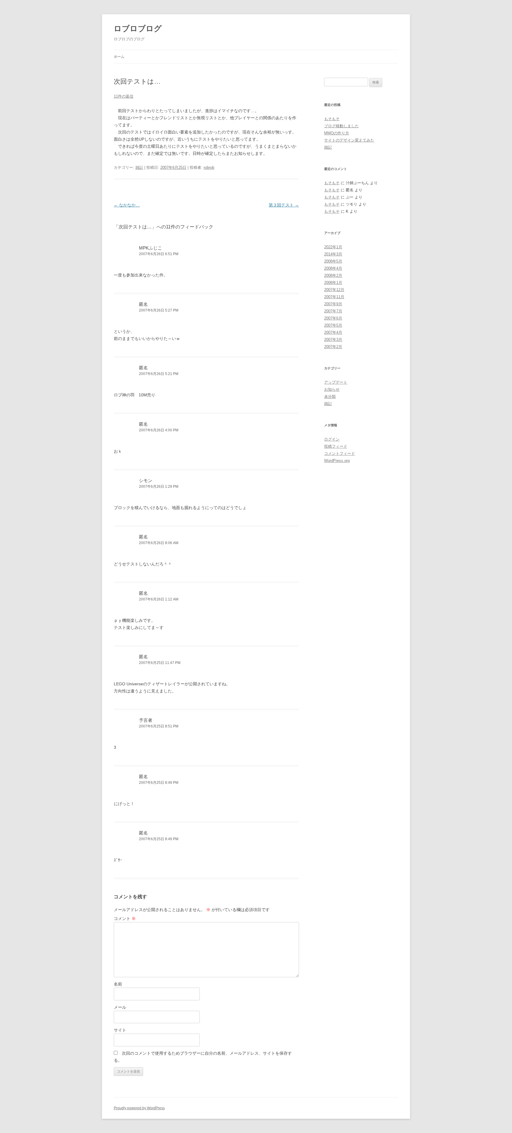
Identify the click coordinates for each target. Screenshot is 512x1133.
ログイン (332, 439)
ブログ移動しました (341, 126)
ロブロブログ (138, 28)
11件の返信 (123, 96)
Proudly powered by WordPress (139, 1108)
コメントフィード (339, 453)
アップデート (335, 382)
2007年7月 (333, 311)
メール (120, 1007)
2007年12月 (334, 289)
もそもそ (332, 119)
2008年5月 (333, 261)
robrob (209, 167)
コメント (125, 918)
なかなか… (127, 205)
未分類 (330, 396)
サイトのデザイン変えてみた (349, 140)
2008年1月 (333, 282)
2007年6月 (333, 318)
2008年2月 (333, 275)
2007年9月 (333, 304)
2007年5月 (333, 325)
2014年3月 (333, 254)
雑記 (139, 167)
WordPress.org (337, 460)
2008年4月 (333, 268)
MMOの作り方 (336, 133)
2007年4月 (333, 332)
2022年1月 (333, 247)
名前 (118, 984)
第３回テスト (284, 205)
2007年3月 (333, 339)
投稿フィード (335, 446)
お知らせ (332, 389)
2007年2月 (333, 346)
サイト (120, 1030)
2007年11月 (334, 297)
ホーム (119, 57)
